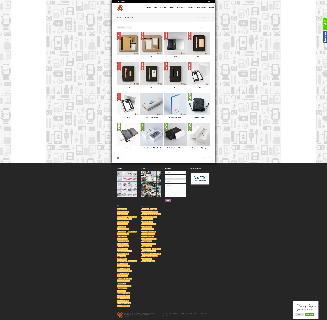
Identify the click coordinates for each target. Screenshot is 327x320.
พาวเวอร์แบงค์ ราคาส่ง (123, 268)
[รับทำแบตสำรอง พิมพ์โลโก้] (124, 179)
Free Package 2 (199, 117)
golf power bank (122, 209)
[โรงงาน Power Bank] (134, 174)
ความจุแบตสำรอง (147, 241)
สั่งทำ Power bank (147, 258)
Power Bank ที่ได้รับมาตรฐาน (150, 216)
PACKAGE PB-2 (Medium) (175, 148)
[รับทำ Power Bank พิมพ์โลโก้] (124, 184)
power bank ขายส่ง (122, 224)
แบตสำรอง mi (121, 283)
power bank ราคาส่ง (123, 241)
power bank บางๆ (122, 236)
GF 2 (151, 57)
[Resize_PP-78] (159, 194)
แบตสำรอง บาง (122, 290)
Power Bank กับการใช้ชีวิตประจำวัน (151, 214)
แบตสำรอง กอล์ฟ (122, 288)
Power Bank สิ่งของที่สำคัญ (149, 224)
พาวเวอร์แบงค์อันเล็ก (123, 273)
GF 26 (199, 87)
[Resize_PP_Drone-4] (148, 189)
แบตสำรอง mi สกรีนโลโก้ (124, 286)
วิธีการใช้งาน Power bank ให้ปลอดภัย (152, 253)
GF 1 (128, 57)
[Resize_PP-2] (154, 184)
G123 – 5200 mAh (175, 117)
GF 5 (198, 57)
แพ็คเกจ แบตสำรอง (123, 300)
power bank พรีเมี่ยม (147, 219)
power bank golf (122, 216)
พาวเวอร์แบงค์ (132, 261)
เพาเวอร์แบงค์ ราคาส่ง (123, 281)
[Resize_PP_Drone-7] (159, 189)
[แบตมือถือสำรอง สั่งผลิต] (134, 184)
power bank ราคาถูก (147, 221)
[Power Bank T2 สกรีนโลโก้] (129, 189)
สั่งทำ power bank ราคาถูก (124, 278)
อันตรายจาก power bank (148, 261)
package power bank (123, 211)
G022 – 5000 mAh (152, 117)
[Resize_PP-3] (148, 184)
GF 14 (128, 117)
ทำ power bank (121, 256)
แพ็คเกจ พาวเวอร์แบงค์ (123, 298)
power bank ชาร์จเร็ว (123, 229)
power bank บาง (132, 231)
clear (185, 200)
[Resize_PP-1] (159, 184)
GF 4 (175, 57)
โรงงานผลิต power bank (124, 303)
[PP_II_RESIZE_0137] (148, 174)
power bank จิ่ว (121, 226)
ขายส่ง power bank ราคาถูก (124, 251)
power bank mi (132, 216)
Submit (168, 200)
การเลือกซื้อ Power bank (148, 234)
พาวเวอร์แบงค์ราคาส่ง (123, 266)
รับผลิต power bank (122, 276)
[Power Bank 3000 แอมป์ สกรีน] (119, 179)
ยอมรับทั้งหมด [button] (309, 314)
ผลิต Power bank (146, 248)
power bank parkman (123, 221)
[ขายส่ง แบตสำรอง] (129, 179)
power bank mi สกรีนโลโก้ (124, 219)
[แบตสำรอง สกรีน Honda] (119, 194)
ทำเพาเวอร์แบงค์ (122, 258)
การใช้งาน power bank (148, 236)
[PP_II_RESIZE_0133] (154, 174)
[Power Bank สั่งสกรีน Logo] (119, 184)
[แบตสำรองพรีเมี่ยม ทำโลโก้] (124, 189)
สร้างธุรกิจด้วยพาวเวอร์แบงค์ (150, 256)
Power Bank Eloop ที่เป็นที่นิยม (150, 211)
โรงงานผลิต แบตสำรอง (123, 305)
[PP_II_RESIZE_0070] (154, 179)
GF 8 (175, 87)
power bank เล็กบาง (123, 243)
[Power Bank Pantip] (119, 174)
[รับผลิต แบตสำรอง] (119, 189)
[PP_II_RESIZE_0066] (159, 174)
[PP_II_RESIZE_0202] (154, 189)
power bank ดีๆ (121, 231)
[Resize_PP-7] (159, 179)
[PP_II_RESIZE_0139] (143, 174)
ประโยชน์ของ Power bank (149, 243)
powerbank (153, 209)
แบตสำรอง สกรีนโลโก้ (123, 295)
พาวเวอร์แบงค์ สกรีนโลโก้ (124, 271)
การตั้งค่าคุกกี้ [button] (300, 314)
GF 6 (128, 87)
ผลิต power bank (122, 261)
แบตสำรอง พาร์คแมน (123, 293)
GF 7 (151, 87)
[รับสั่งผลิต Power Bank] (129, 174)
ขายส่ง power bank (122, 248)
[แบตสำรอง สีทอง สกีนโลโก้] (129, 194)
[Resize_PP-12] (143, 189)
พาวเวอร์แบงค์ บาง (122, 263)
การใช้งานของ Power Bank (149, 239)
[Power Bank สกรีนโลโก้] (134, 194)
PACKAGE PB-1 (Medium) (151, 148)
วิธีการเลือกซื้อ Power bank (149, 251)
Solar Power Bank (147, 226)
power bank (145, 209)
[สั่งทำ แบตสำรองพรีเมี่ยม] (134, 179)
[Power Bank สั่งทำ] (124, 174)
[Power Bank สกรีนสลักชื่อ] (134, 189)
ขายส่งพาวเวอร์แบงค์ (123, 253)
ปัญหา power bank (147, 246)
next (209, 157)
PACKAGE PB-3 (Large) (198, 148)
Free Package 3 (128, 148)
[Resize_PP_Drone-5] (143, 194)
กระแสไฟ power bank (148, 229)
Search (209, 1)
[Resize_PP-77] (154, 194)
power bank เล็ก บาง (123, 246)
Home (198, 17)
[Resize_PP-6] (143, 184)
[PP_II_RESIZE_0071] (148, 179)
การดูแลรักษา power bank (149, 231)
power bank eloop (122, 214)
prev (205, 157)
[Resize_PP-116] (148, 194)
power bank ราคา (122, 239)
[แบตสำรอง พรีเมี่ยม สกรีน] (124, 194)
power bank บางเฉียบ (123, 234)
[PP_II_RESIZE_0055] (143, 179)
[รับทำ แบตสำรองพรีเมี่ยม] (129, 184)
